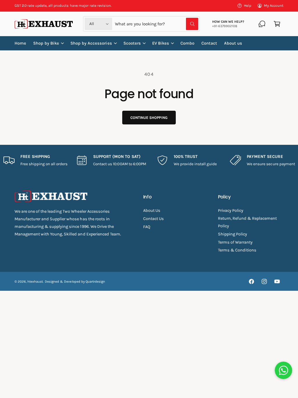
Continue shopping (149, 117)
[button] (277, 23)
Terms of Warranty (235, 242)
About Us (151, 210)
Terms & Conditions (237, 250)
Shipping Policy (232, 234)
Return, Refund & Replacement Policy (247, 222)
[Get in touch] (261, 23)
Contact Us (153, 218)
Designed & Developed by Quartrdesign (75, 281)
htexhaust (35, 281)
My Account (273, 5)
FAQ (146, 226)
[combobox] (156, 23)
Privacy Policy (230, 210)
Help (247, 5)
